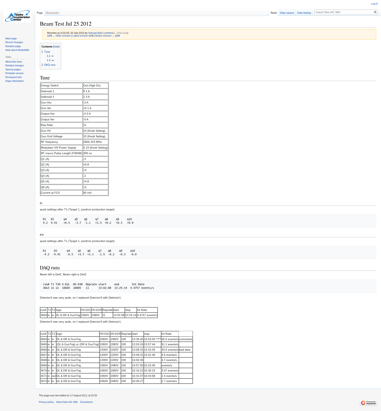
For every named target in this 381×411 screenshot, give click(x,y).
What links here (13, 61)
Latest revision (80, 35)
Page (40, 12)
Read (274, 12)
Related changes (14, 65)
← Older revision (62, 35)
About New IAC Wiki (67, 402)
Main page (11, 38)
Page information (14, 81)
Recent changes (14, 42)
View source (287, 12)
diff (49, 35)
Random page (13, 46)
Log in (374, 3)
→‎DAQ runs (120, 33)
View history (304, 12)
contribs (108, 33)
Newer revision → (104, 35)
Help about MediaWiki (17, 50)
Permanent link (13, 77)
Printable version (14, 73)
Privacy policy (46, 402)
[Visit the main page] (17, 16)
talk (100, 33)
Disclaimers (86, 402)
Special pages (13, 69)
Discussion (52, 12)
